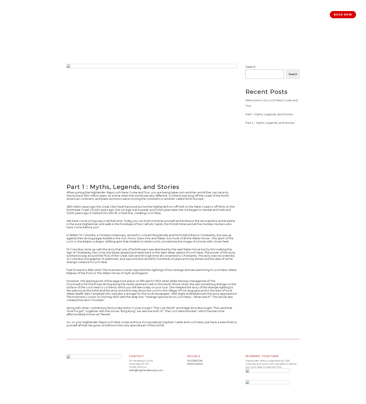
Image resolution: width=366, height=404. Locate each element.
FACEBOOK (194, 360)
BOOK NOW (343, 14)
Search (250, 66)
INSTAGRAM (195, 363)
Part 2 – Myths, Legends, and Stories (269, 122)
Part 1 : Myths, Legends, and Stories (269, 114)
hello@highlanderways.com (146, 370)
